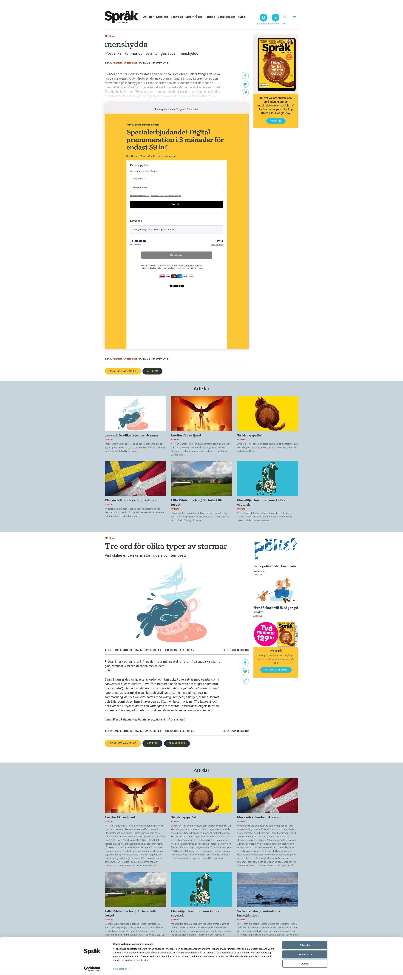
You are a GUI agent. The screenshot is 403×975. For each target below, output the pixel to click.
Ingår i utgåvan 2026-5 (122, 743)
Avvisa (305, 963)
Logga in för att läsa (187, 109)
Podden (209, 16)
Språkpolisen (226, 16)
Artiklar (148, 16)
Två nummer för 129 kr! (276, 670)
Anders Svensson (125, 62)
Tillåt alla (305, 945)
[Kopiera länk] (245, 92)
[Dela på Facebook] (245, 75)
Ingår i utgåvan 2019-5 (122, 371)
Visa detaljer (120, 968)
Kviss (241, 16)
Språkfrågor (193, 16)
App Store (276, 121)
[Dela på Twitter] (245, 84)
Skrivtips (176, 16)
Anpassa (303, 954)
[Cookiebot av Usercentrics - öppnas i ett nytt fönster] (92, 969)
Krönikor (162, 16)
